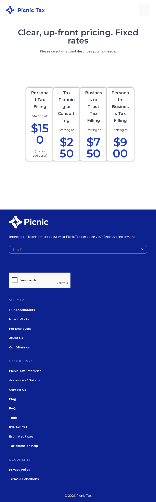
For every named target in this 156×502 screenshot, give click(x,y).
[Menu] (144, 10)
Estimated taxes (21, 436)
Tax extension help (23, 446)
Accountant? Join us (24, 380)
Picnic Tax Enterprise (25, 371)
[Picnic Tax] (10, 10)
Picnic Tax (31, 10)
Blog (12, 399)
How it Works (19, 319)
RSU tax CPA (18, 427)
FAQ (12, 408)
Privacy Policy (19, 469)
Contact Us (17, 390)
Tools (13, 418)
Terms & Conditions (24, 479)
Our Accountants (22, 310)
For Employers (20, 329)
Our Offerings (19, 347)
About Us (16, 338)
